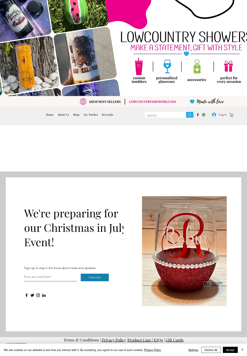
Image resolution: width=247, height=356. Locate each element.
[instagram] (204, 115)
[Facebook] (26, 295)
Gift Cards (175, 339)
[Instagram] (38, 295)
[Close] (242, 350)
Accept (230, 350)
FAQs (158, 339)
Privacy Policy (114, 339)
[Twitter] (32, 295)
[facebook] (198, 115)
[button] (90, 114)
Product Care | (141, 339)
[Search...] (189, 115)
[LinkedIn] (43, 295)
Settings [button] (193, 350)
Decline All (211, 350)
